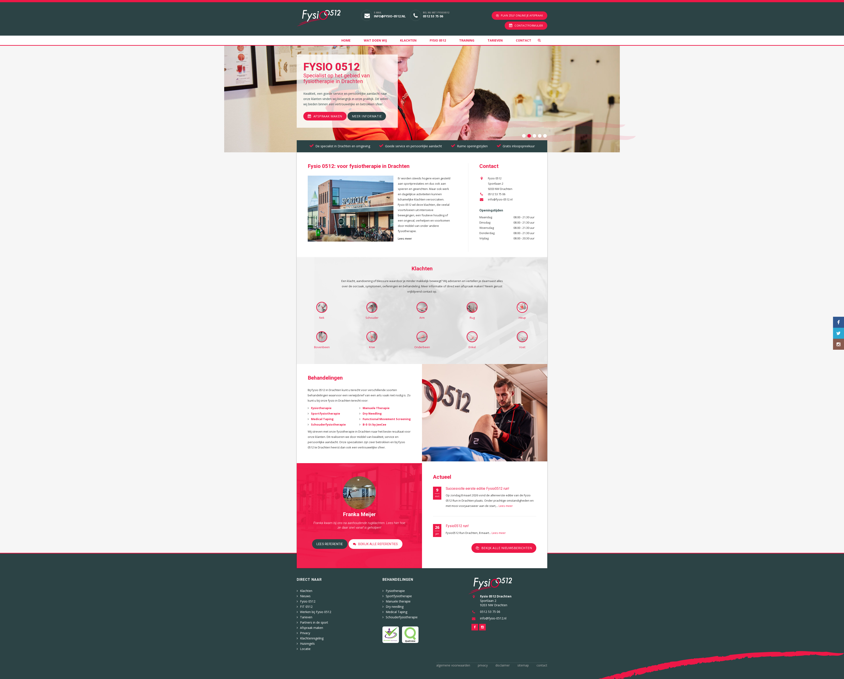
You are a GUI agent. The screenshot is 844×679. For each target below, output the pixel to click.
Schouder (372, 318)
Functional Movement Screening (387, 419)
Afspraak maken (327, 116)
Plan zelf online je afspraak (522, 15)
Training (466, 40)
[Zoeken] (542, 40)
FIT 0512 (306, 606)
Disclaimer (502, 665)
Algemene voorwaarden (453, 665)
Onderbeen (422, 347)
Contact (523, 40)
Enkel (472, 347)
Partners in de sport (314, 622)
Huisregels (307, 643)
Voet (522, 347)
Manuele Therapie (376, 408)
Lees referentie (329, 544)
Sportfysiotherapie (325, 413)
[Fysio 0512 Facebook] (838, 322)
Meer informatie (367, 116)
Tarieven (495, 40)
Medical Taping (322, 419)
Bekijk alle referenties (378, 544)
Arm (422, 318)
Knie (372, 347)
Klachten (408, 40)
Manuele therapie (398, 601)
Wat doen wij (375, 40)
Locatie (305, 649)
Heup (522, 318)
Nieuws (305, 596)
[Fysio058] (326, 18)
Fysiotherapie (321, 408)
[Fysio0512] (490, 585)
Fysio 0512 (438, 40)
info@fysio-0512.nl (390, 16)
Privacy (305, 633)
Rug (472, 318)
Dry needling (395, 606)
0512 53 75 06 (433, 16)
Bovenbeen (322, 347)
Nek (321, 318)
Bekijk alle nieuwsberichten (506, 548)
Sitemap (523, 665)
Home (346, 40)
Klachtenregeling (312, 638)
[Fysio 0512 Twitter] (838, 333)
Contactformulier (529, 25)
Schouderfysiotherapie (328, 424)
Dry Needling (372, 413)
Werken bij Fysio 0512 (315, 612)
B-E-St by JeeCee (374, 424)
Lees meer (506, 506)
